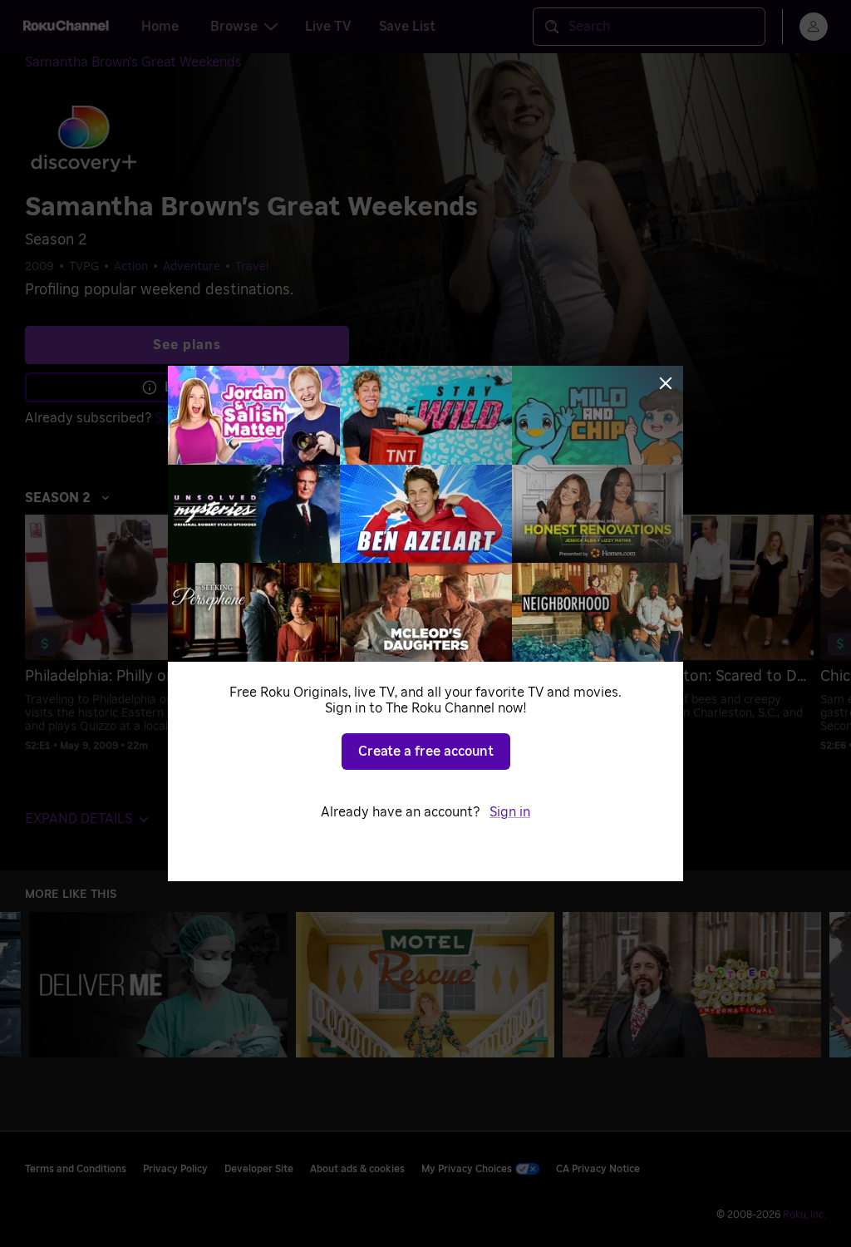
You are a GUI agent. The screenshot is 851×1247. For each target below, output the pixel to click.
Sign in (509, 812)
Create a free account (426, 751)
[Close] (665, 383)
